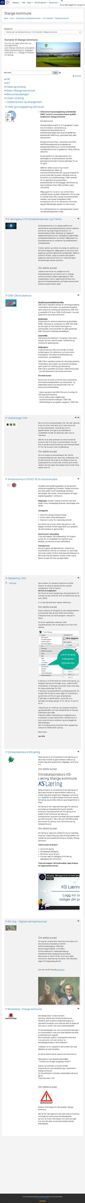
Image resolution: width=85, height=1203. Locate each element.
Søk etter (7, 73)
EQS (53, 1078)
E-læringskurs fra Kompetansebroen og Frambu (35, 219)
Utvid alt (78, 76)
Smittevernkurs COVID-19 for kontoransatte (32, 479)
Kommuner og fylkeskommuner (28, 18)
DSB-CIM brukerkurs (19, 295)
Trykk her (45, 798)
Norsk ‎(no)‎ (53, 3)
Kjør (55, 73)
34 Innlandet (48, 18)
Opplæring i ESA (17, 578)
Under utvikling (15, 98)
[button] (60, 72)
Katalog (16, 3)
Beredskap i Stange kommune (25, 1009)
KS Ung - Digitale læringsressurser (27, 921)
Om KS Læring (40, 3)
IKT (8, 82)
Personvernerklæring (42, 1198)
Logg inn (81, 5)
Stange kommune (62, 18)
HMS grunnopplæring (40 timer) (26, 106)
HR (8, 79)
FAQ (23, 3)
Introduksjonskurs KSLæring (24, 752)
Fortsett (42, 1201)
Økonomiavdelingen (17, 94)
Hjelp (29, 3)
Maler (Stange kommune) (20, 90)
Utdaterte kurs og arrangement (24, 101)
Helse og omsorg (16, 86)
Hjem (6, 18)
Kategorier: (8, 29)
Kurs (12, 18)
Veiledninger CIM (17, 418)
